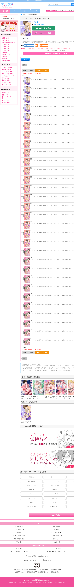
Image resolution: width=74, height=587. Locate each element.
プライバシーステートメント (36, 560)
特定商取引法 (47, 560)
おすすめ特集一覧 (57, 535)
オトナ (35, 11)
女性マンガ (31, 489)
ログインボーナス (19, 529)
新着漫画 (18, 532)
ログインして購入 (42, 70)
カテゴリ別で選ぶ (19, 539)
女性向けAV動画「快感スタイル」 (56, 551)
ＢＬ (25, 11)
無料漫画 (31, 477)
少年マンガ (54, 489)
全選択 (24, 70)
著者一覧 (18, 542)
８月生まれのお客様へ (7, 18)
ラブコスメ (19, 548)
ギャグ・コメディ (54, 481)
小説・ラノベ (31, 498)
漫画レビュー (57, 539)
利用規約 (25, 560)
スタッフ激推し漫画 (19, 535)
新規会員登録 (57, 526)
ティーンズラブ (29, 14)
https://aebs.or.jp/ (55, 572)
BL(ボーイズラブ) (54, 506)
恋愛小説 (54, 498)
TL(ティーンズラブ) (31, 506)
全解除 (31, 70)
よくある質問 (32, 556)
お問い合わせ (43, 556)
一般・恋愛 (5, 11)
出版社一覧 (57, 542)
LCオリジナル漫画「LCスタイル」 (19, 551)
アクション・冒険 (54, 485)
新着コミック (54, 477)
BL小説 (54, 502)
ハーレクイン (31, 494)
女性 (24, 14)
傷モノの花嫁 (59, 10)
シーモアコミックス (29, 45)
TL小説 (31, 502)
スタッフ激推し (54, 494)
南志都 (36, 22)
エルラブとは (19, 526)
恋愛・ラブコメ (31, 481)
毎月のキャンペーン (56, 532)
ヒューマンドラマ (31, 485)
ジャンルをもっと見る (6, 87)
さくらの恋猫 (57, 548)
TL (15, 11)
